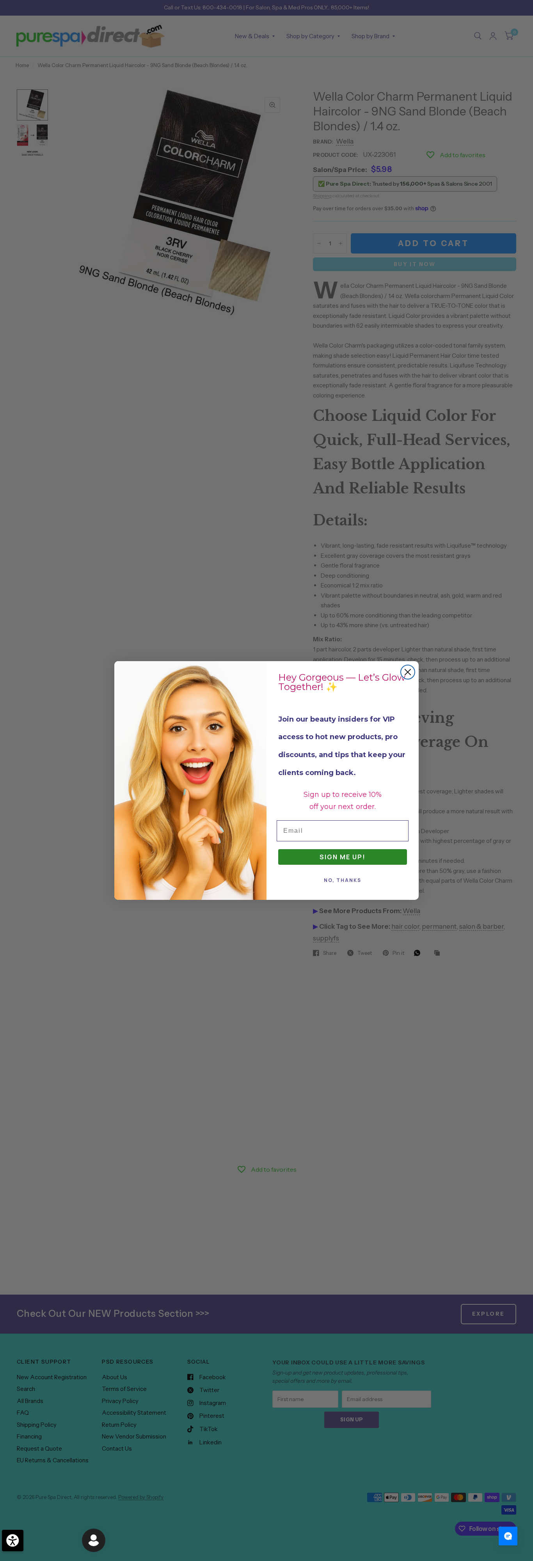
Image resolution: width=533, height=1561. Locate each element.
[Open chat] (508, 1536)
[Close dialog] (408, 672)
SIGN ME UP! (343, 857)
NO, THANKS (342, 880)
